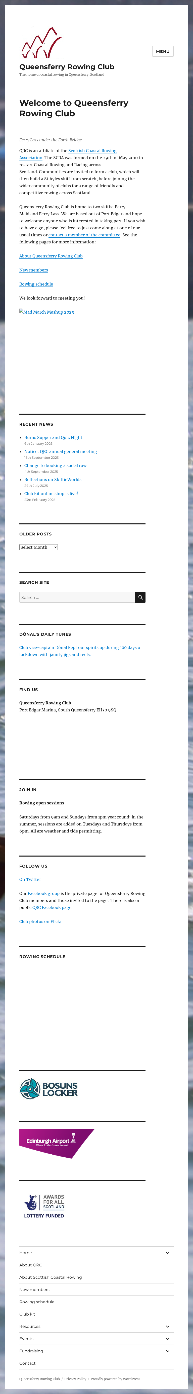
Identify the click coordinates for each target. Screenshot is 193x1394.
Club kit (27, 1314)
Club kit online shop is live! (51, 493)
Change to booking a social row (55, 465)
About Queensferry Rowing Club (51, 255)
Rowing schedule (36, 284)
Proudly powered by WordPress (115, 1379)
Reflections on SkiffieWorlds (52, 479)
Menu (163, 51)
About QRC (30, 1265)
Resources (29, 1326)
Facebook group (44, 893)
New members (33, 269)
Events (26, 1338)
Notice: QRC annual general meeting (60, 451)
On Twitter (30, 879)
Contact (27, 1363)
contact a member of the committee (84, 234)
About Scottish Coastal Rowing (50, 1277)
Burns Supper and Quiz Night (53, 437)
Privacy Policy (75, 1379)
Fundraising (31, 1351)
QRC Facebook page (51, 907)
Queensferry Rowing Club (66, 66)
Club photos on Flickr (40, 921)
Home (25, 1252)
